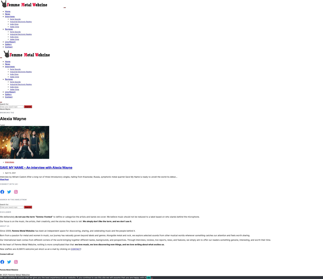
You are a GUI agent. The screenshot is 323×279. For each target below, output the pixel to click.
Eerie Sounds (15, 19)
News (7, 14)
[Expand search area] (1, 57)
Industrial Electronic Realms (21, 22)
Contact (8, 47)
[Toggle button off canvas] (65, 7)
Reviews (9, 29)
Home (7, 11)
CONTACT (76, 249)
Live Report (10, 42)
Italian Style (14, 27)
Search (28, 107)
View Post (4, 179)
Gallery (8, 44)
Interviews (10, 16)
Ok (148, 277)
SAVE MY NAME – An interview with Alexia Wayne (36, 167)
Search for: (4, 104)
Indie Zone (14, 24)
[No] (152, 278)
